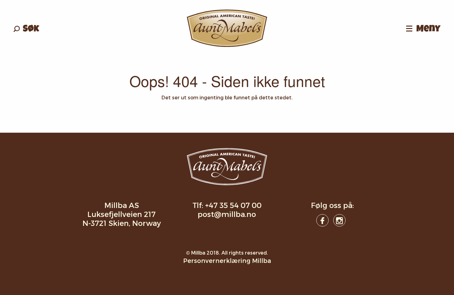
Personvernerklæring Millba (227, 260)
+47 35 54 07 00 (233, 205)
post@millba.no (227, 214)
